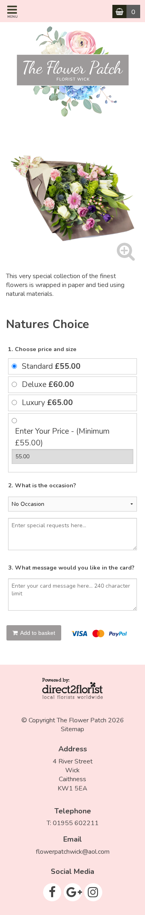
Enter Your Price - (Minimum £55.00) (62, 437)
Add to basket (37, 633)
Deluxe (48, 384)
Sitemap (72, 729)
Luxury (47, 402)
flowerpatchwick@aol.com (73, 851)
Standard (51, 366)
